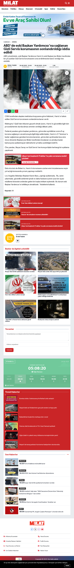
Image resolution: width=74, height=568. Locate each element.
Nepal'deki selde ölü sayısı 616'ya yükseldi (52, 271)
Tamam (67, 565)
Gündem (4, 9)
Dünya (21, 9)
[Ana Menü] (69, 3)
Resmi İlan (61, 9)
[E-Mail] (17, 240)
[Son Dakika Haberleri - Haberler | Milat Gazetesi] (11, 3)
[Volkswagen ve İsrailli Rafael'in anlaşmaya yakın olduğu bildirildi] (53, 284)
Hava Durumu (44, 536)
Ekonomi (29, 9)
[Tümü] (68, 454)
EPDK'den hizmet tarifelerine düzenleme (36, 473)
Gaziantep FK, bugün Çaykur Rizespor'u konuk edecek (41, 512)
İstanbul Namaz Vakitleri (13, 541)
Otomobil (38, 9)
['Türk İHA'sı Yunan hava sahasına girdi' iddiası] (20, 309)
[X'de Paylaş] (9, 111)
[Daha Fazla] (16, 111)
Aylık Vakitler (10, 385)
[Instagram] (38, 529)
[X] (35, 529)
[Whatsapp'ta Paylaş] (13, 111)
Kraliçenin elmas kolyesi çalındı (48, 319)
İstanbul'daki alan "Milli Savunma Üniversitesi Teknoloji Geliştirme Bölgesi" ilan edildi (41, 492)
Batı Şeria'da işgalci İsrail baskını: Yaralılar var (37, 502)
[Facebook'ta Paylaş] (5, 111)
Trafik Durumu (44, 541)
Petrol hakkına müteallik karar (32, 464)
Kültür (52, 9)
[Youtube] (42, 529)
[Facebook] (31, 529)
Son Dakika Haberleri (12, 550)
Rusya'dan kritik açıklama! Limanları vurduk (19, 271)
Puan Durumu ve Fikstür (13, 546)
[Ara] (66, 3)
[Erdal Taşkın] (9, 238)
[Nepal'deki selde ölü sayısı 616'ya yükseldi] (53, 261)
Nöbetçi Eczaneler (12, 536)
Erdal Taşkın (20, 236)
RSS (19, 559)
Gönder (9, 350)
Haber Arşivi (44, 550)
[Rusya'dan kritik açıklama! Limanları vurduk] (20, 261)
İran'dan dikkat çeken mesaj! (15, 294)
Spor (46, 9)
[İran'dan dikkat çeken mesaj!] (20, 284)
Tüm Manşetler (45, 546)
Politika (13, 9)
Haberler (7, 42)
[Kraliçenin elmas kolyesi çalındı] (53, 309)
